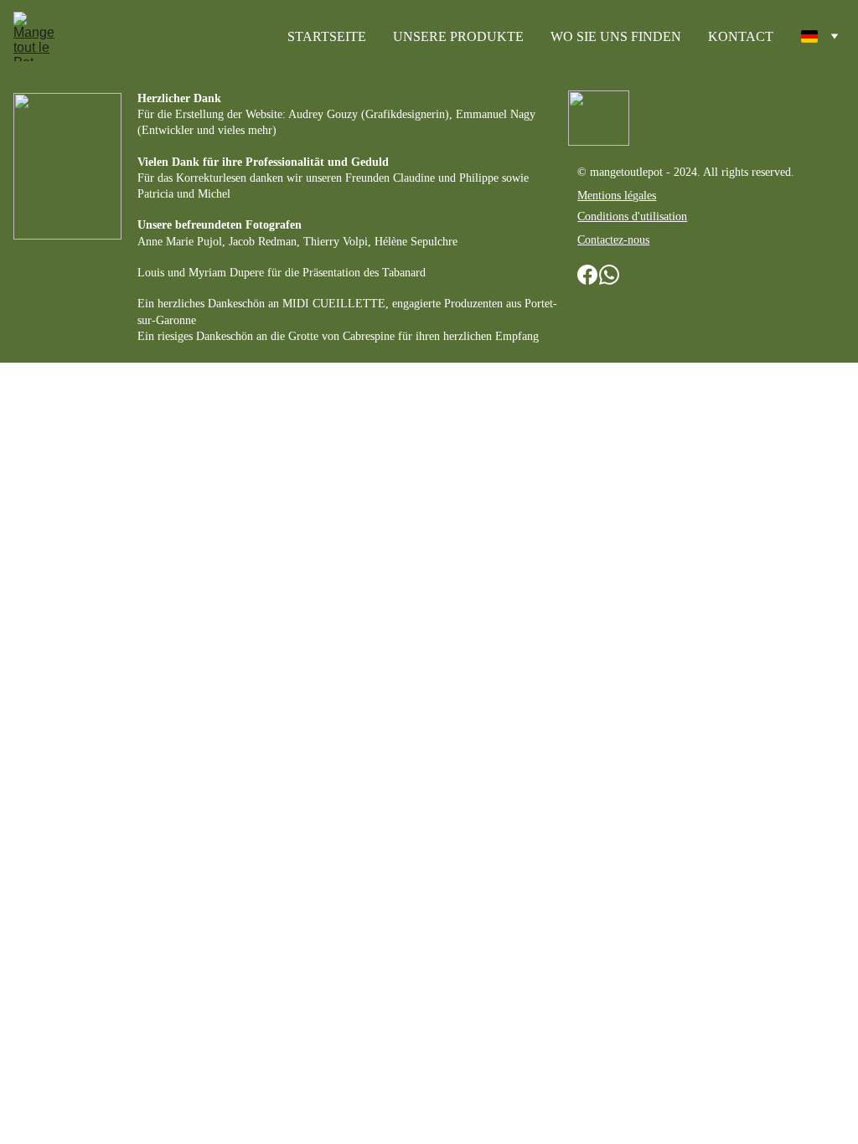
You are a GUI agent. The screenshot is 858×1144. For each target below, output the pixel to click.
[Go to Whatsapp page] (609, 275)
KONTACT (740, 36)
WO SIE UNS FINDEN (615, 36)
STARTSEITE (326, 36)
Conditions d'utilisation (632, 216)
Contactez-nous (613, 240)
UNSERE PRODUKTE (458, 36)
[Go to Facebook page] (587, 275)
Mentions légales (616, 195)
